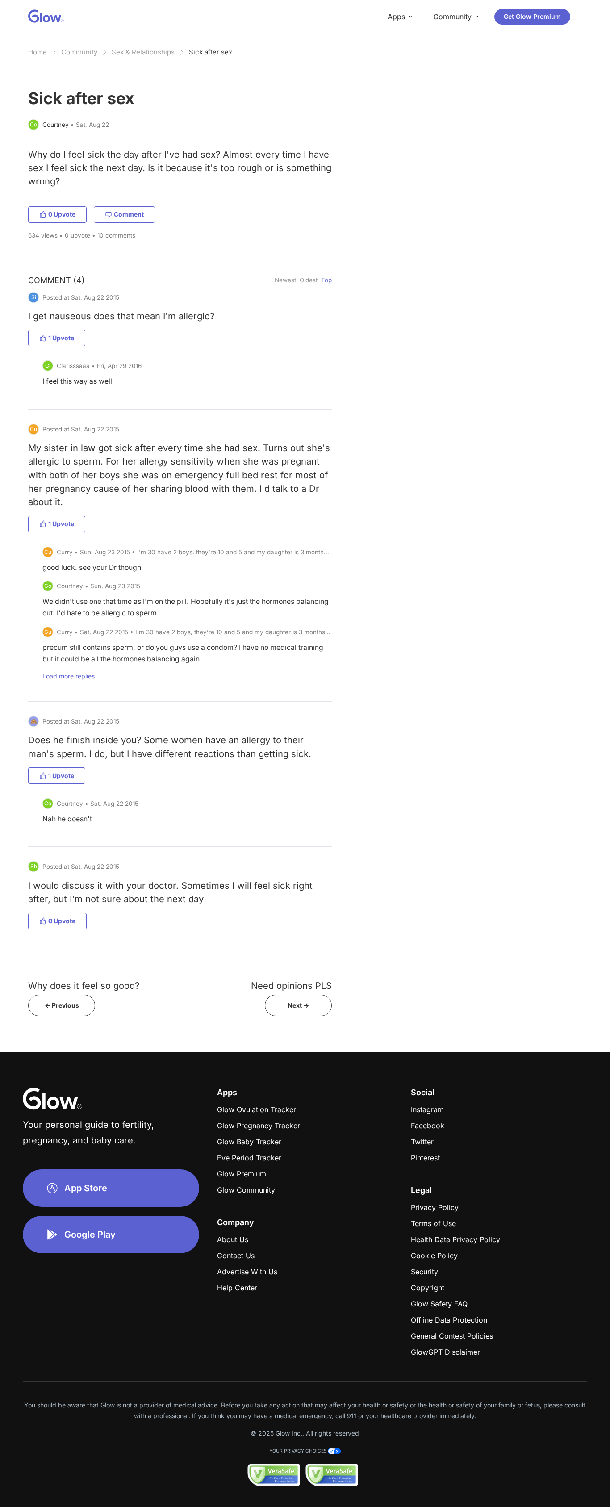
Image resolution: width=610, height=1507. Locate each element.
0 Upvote (61, 214)
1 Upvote (61, 338)
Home (37, 52)
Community (79, 52)
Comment (129, 214)
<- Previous (62, 1005)
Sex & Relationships (143, 52)
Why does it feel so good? (83, 985)
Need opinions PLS (291, 985)
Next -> (298, 1005)
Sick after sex (210, 52)
